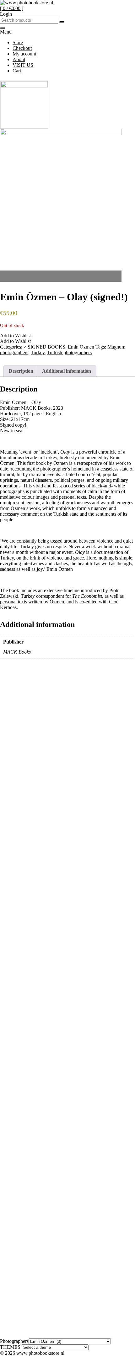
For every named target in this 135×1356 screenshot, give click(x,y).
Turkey (38, 352)
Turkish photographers (69, 352)
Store (18, 42)
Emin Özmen (81, 347)
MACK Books (17, 651)
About (19, 59)
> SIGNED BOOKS (44, 347)
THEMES (10, 1347)
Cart (17, 70)
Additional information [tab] (66, 371)
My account (24, 53)
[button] (15, 335)
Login (6, 14)
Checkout (22, 48)
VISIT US (23, 65)
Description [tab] (21, 371)
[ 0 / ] (11, 8)
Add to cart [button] (17, 787)
